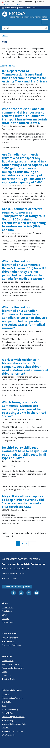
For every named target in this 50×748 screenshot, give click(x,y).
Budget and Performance (12, 698)
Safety (4, 615)
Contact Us (6, 675)
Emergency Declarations (12, 645)
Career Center (7, 660)
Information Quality (10, 709)
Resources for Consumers (13, 668)
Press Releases (8, 641)
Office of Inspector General (13, 716)
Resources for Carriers (11, 664)
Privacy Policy (7, 720)
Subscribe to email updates (17, 586)
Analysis (5, 618)
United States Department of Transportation (21, 8)
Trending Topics (8, 679)
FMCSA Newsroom (10, 638)
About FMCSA (7, 607)
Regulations (7, 611)
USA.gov (5, 727)
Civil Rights (6, 702)
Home (5, 35)
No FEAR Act (7, 713)
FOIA (4, 705)
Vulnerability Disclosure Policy (14, 724)
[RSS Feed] (1, 62)
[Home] (25, 15)
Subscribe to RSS (7, 65)
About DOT (6, 694)
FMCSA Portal (7, 622)
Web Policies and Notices (12, 731)
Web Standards (8, 735)
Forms (4, 671)
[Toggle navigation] (44, 21)
